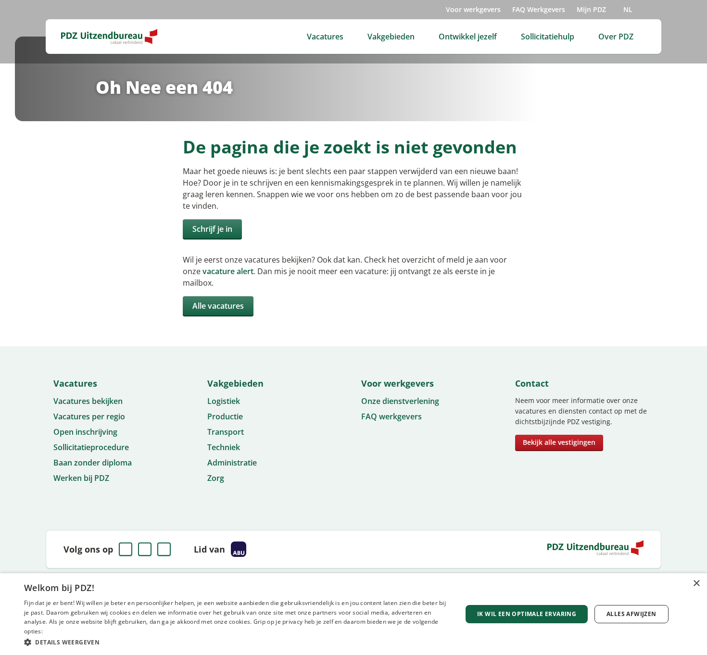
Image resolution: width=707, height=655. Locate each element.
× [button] (696, 583)
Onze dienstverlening (400, 401)
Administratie (232, 462)
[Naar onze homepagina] (109, 36)
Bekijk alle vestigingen (559, 442)
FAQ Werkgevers (538, 9)
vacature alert (227, 271)
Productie (225, 416)
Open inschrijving (85, 432)
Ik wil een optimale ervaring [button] (526, 614)
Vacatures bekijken (88, 401)
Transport (225, 432)
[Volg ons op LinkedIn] (145, 549)
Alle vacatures (218, 306)
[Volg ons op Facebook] (125, 549)
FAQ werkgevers (391, 416)
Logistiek (223, 401)
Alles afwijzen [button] (631, 614)
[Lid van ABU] (238, 549)
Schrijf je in (212, 229)
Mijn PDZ (591, 9)
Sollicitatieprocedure (91, 447)
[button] (236, 642)
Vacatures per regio (89, 416)
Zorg (215, 478)
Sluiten (465, 343)
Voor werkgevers (473, 9)
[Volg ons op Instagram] (164, 549)
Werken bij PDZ (81, 478)
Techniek (223, 447)
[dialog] (353, 614)
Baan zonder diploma (92, 462)
